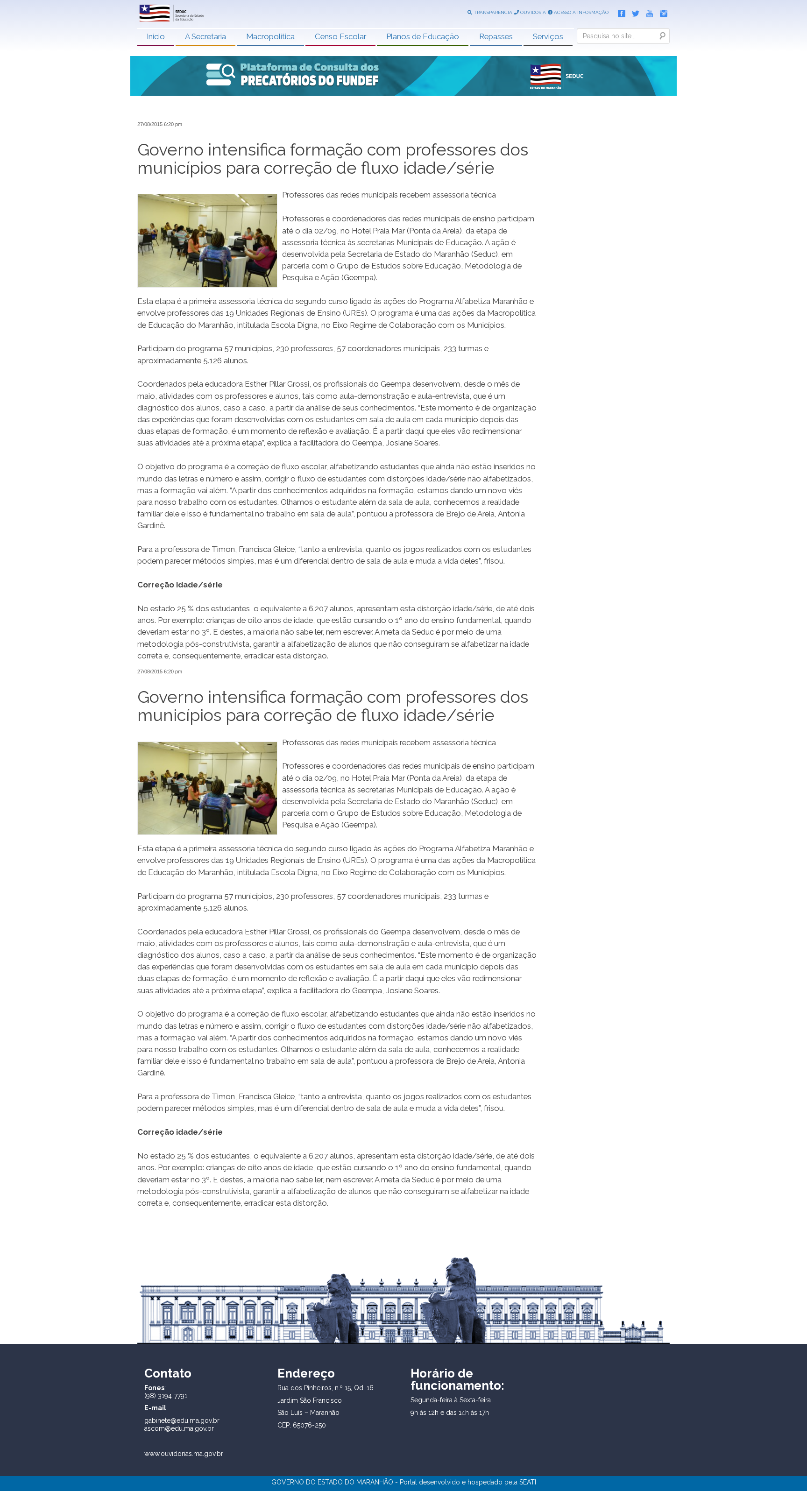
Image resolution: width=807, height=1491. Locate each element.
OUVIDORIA (532, 12)
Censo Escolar (340, 36)
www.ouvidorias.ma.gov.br (183, 1453)
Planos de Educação (422, 36)
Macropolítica (270, 36)
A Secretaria (205, 36)
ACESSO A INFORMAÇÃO (580, 12)
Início (156, 36)
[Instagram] (661, 11)
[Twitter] (633, 11)
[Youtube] (647, 11)
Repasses (496, 36)
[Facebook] (619, 11)
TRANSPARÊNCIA (492, 12)
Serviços (548, 36)
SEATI (527, 1482)
